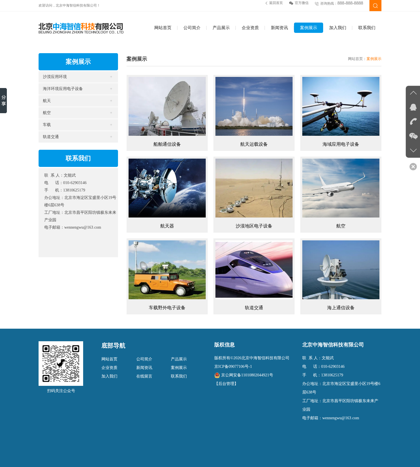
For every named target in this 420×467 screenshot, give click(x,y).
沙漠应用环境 (55, 77)
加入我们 (337, 27)
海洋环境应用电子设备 (63, 89)
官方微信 (302, 3)
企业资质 (250, 27)
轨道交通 (51, 137)
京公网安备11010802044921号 (247, 375)
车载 (47, 125)
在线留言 (144, 376)
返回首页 (276, 3)
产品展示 (221, 27)
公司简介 (192, 27)
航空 (47, 113)
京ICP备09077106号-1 (233, 366)
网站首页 (162, 27)
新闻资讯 (279, 27)
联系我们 (366, 27)
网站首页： (357, 59)
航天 (47, 101)
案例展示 (308, 27)
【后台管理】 (226, 384)
